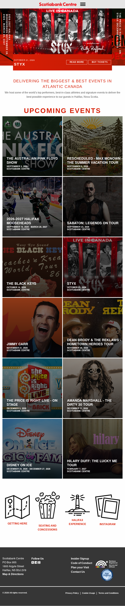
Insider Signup (80, 558)
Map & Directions (13, 574)
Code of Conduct (81, 563)
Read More (77, 62)
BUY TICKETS (100, 62)
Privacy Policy (72, 593)
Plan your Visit (80, 567)
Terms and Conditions (108, 593)
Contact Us (78, 571)
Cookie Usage (88, 593)
